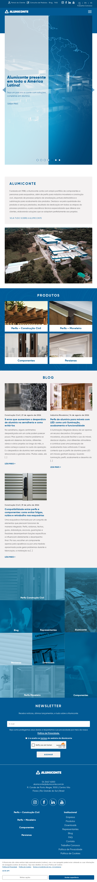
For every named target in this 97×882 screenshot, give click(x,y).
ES (91, 3)
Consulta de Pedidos (38, 3)
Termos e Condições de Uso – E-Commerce (47, 867)
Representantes (70, 829)
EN (85, 3)
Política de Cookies (70, 853)
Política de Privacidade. (48, 733)
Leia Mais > (10, 464)
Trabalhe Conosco (84, 6)
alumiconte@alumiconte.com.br (48, 784)
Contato (70, 841)
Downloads (70, 825)
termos (44, 738)
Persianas (27, 835)
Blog (51, 3)
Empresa (70, 817)
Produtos (70, 821)
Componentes (26, 827)
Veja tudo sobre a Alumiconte (26, 218)
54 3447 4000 (48, 782)
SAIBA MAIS (12, 103)
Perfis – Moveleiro (26, 819)
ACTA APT (5, 871)
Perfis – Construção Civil (27, 812)
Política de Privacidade (70, 849)
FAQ (56, 3)
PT (80, 3)
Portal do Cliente (18, 3)
